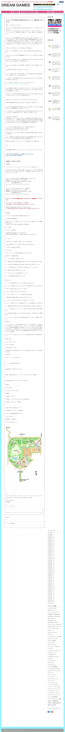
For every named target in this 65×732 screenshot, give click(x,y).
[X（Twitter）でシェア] (9, 506)
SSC (59, 626)
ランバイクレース (56, 695)
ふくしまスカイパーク (52, 636)
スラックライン (58, 670)
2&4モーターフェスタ (52, 608)
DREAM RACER (57, 616)
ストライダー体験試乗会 (52, 666)
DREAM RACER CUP (10, 497)
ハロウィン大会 (57, 686)
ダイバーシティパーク (52, 674)
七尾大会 (49, 701)
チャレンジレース (51, 676)
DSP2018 (55, 622)
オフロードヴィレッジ (52, 644)
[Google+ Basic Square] (52, 712)
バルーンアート (58, 688)
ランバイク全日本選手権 (52, 696)
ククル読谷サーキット (52, 654)
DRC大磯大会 (50, 614)
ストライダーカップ (52, 660)
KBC (61, 624)
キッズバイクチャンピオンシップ (54, 650)
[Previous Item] (49, 23)
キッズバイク (50, 648)
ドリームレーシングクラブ (53, 684)
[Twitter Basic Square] (50, 712)
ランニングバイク (56, 692)
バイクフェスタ (51, 688)
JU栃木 (57, 624)
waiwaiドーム (50, 630)
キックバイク (50, 646)
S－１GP (49, 628)
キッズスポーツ (57, 646)
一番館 (59, 699)
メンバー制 (50, 692)
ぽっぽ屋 (59, 636)
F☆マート (50, 624)
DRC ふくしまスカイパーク (53, 612)
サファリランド (56, 656)
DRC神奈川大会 (57, 614)
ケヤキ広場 (29, 497)
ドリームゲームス (51, 680)
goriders (57, 628)
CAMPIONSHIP (50, 610)
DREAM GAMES (15, 5)
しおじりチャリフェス (52, 632)
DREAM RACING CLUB (52, 620)
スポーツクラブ (51, 670)
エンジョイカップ (51, 642)
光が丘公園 (23, 497)
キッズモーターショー (52, 652)
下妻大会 (49, 703)
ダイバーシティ (51, 672)
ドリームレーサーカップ (31, 495)
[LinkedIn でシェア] (12, 506)
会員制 (49, 705)
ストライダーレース (21, 495)
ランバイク (39, 495)
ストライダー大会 (12, 495)
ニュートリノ (50, 686)
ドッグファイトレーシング (53, 678)
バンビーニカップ (51, 690)
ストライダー (50, 658)
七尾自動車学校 (55, 701)
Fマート (54, 624)
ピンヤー (57, 690)
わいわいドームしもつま (52, 638)
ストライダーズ (51, 662)
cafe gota (53, 628)
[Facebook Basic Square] (48, 712)
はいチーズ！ (50, 634)
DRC (6, 495)
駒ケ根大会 (8, 502)
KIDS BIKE (49, 626)
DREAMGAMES (50, 622)
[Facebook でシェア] (6, 506)
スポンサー (58, 668)
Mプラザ (53, 626)
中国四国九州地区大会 (56, 703)
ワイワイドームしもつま (52, 699)
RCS (57, 626)
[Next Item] (59, 23)
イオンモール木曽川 (52, 640)
